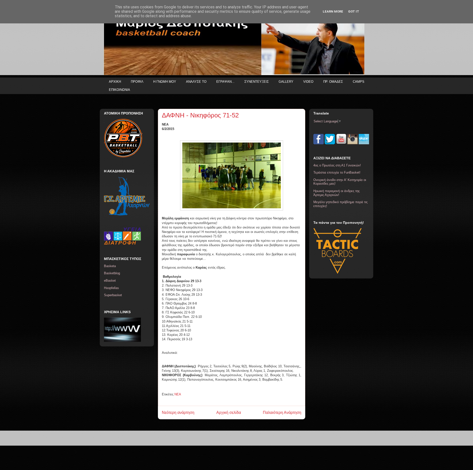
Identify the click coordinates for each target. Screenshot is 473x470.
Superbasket (113, 295)
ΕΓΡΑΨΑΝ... (225, 81)
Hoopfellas (111, 288)
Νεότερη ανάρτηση (178, 412)
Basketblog (112, 273)
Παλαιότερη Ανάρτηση (282, 412)
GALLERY (286, 81)
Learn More (333, 11)
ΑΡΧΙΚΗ (115, 81)
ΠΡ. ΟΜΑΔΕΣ (333, 81)
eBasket (110, 280)
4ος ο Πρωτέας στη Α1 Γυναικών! (337, 165)
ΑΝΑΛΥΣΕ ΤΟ (196, 81)
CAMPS (358, 81)
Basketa (110, 266)
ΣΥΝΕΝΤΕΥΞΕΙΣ (256, 81)
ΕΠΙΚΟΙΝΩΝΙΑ (119, 90)
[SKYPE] (364, 143)
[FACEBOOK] (318, 143)
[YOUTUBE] (341, 143)
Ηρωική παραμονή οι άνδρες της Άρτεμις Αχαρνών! (336, 193)
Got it (353, 11)
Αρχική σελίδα (228, 412)
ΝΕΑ (177, 394)
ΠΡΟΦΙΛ (137, 81)
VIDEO (308, 81)
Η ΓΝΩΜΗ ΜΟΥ (164, 81)
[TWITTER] (330, 143)
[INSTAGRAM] (352, 143)
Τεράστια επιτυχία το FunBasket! (336, 172)
